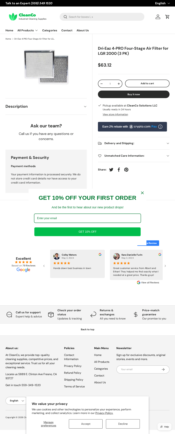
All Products (101, 362)
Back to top (87, 329)
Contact (66, 30)
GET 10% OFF (88, 231)
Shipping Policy (73, 379)
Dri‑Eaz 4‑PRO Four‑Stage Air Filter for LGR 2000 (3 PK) (34, 39)
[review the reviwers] (98, 255)
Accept (85, 424)
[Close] (142, 193)
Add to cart (147, 83)
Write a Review (148, 243)
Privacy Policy (73, 366)
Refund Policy (72, 373)
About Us (83, 30)
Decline (123, 424)
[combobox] (102, 17)
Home (9, 30)
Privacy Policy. (104, 413)
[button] (167, 17)
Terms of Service (74, 386)
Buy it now (133, 94)
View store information (115, 114)
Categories (49, 30)
